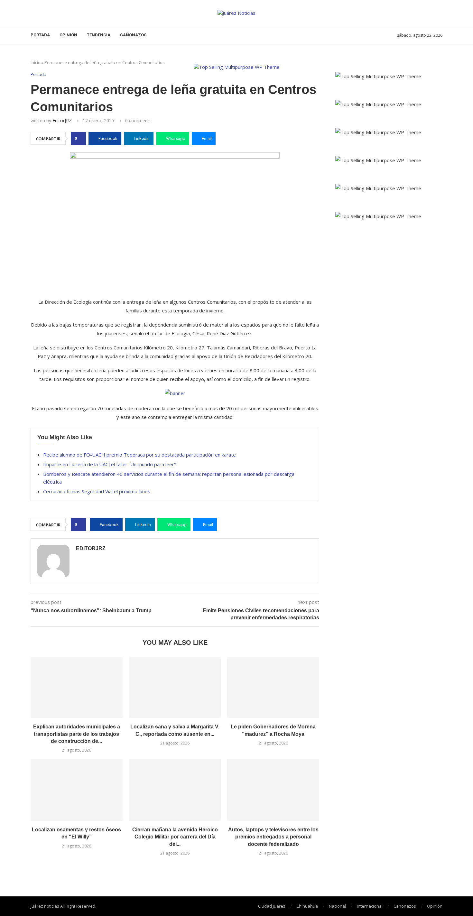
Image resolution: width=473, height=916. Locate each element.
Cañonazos (133, 34)
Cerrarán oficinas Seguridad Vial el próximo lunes (96, 491)
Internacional (370, 906)
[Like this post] (80, 138)
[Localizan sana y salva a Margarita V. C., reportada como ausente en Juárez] (175, 687)
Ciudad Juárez (271, 906)
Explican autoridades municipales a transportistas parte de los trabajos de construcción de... (76, 734)
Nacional (337, 906)
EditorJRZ (62, 120)
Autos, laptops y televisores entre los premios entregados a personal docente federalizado (273, 837)
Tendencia (98, 34)
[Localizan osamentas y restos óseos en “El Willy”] (77, 789)
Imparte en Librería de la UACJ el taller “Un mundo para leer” (109, 464)
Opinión (68, 34)
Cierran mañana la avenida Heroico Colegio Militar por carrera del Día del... (175, 837)
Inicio (36, 62)
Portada (40, 34)
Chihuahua (307, 906)
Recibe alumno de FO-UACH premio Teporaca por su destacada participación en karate (139, 454)
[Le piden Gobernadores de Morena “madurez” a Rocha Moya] (273, 687)
